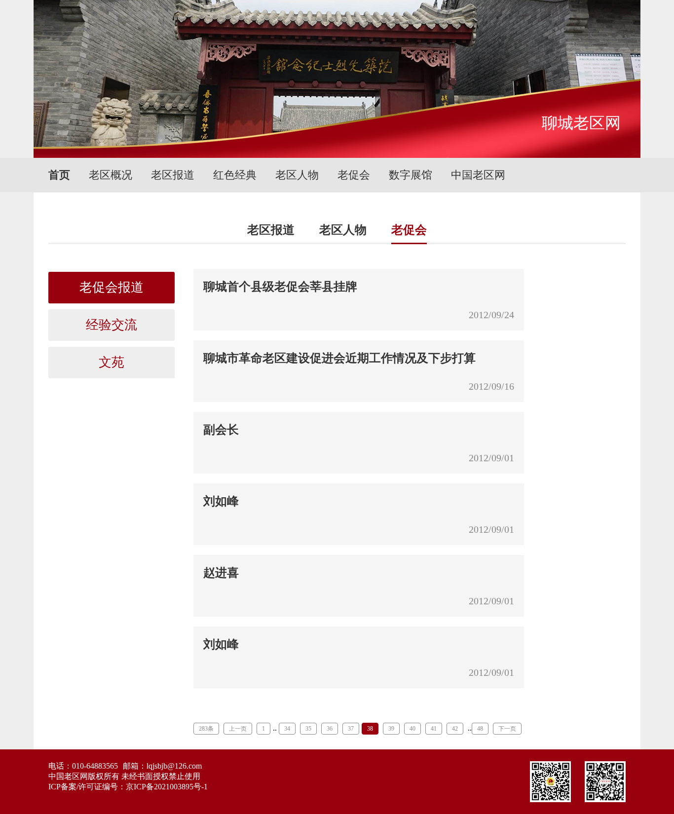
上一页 (238, 728)
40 (412, 728)
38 (370, 728)
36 (330, 728)
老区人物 (297, 175)
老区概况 (110, 175)
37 (351, 728)
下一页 (507, 728)
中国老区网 (478, 175)
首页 (59, 175)
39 (391, 728)
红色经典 (235, 175)
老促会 (353, 175)
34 (287, 728)
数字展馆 (410, 175)
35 (308, 728)
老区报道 (172, 175)
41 (434, 728)
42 (455, 728)
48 (480, 728)
